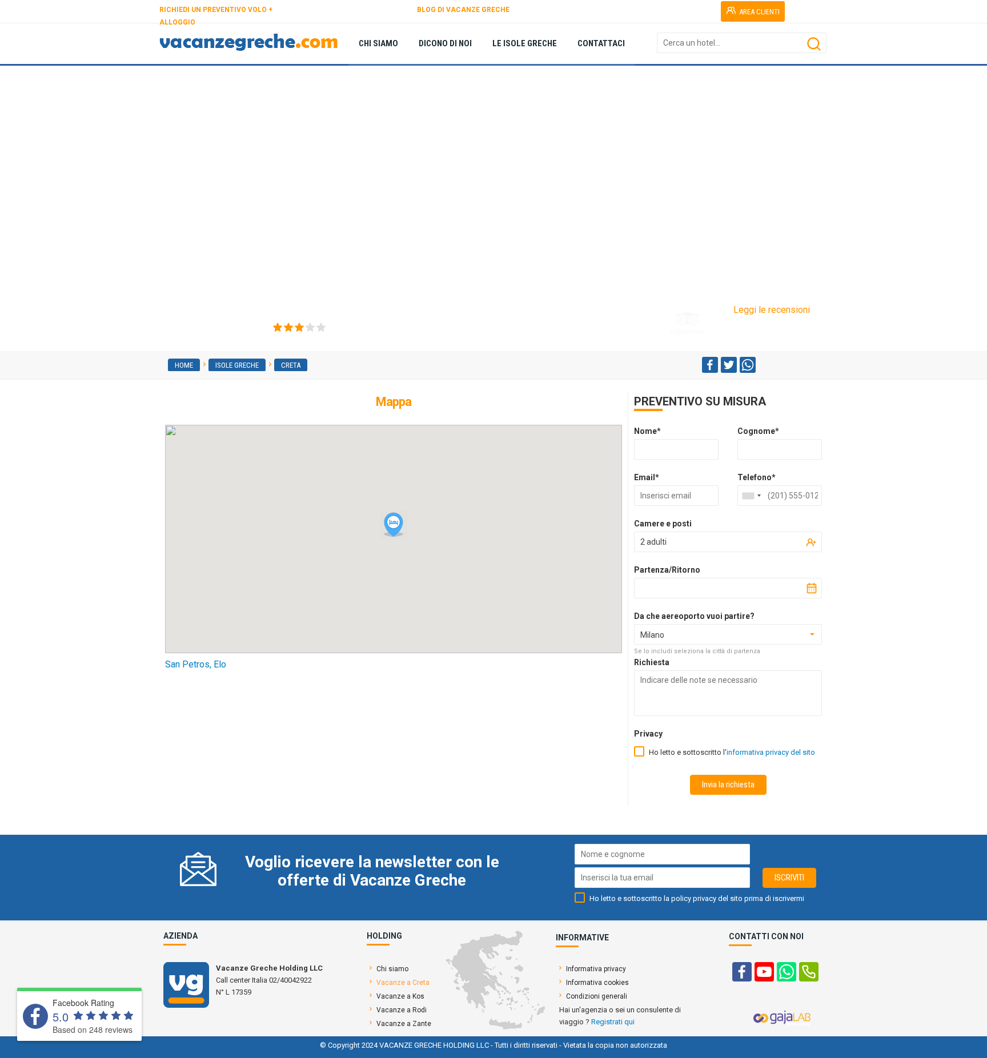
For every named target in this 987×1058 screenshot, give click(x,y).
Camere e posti (663, 523)
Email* (646, 477)
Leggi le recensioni (771, 309)
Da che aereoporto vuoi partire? (694, 616)
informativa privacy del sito (771, 752)
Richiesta (651, 662)
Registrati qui (613, 1021)
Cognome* (758, 431)
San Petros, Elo (195, 664)
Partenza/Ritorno (667, 569)
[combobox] (751, 495)
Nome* (647, 431)
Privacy (648, 733)
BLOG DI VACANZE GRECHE (463, 10)
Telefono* (756, 477)
